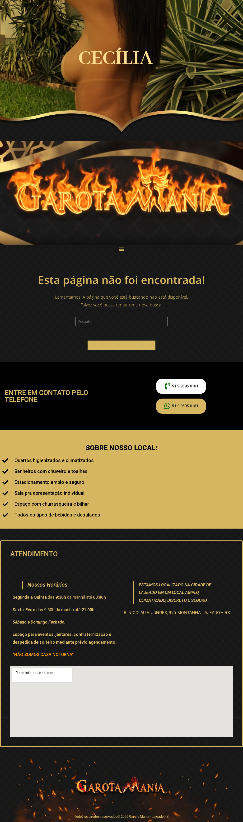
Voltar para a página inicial (121, 345)
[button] (122, 249)
